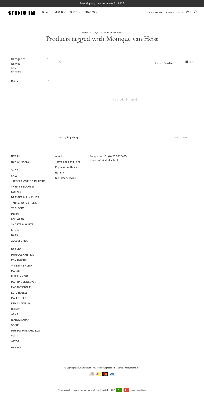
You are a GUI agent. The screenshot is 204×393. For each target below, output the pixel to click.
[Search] (196, 12)
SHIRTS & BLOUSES (23, 186)
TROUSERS (18, 208)
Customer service (65, 178)
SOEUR (15, 325)
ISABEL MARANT (21, 320)
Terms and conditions (67, 162)
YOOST (15, 336)
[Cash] (92, 375)
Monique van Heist (113, 32)
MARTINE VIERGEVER (23, 282)
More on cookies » (138, 390)
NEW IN (59, 12)
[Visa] (112, 375)
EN (179, 12)
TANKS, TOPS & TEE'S (24, 203)
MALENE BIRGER (21, 298)
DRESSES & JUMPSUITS (25, 197)
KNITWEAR (17, 219)
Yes (119, 390)
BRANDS (89, 12)
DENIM (15, 214)
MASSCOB (17, 271)
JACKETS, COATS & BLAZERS (28, 181)
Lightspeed (109, 368)
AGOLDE (16, 347)
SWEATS (16, 192)
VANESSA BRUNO (21, 265)
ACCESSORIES (19, 241)
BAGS (14, 235)
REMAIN (15, 309)
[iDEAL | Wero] (99, 375)
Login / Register (155, 12)
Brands (46, 12)
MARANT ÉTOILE (21, 287)
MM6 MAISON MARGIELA (25, 330)
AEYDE (15, 341)
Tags (96, 32)
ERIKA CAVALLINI (21, 303)
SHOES (15, 230)
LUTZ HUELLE (19, 293)
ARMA (14, 314)
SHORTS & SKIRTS (22, 224)
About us (60, 156)
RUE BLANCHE (19, 276)
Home (85, 32)
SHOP (73, 12)
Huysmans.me (133, 368)
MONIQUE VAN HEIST (23, 255)
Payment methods (66, 167)
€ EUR (169, 12)
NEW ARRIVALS (20, 162)
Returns (60, 172)
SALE (14, 176)
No (126, 390)
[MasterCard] (105, 375)
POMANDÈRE (18, 260)
